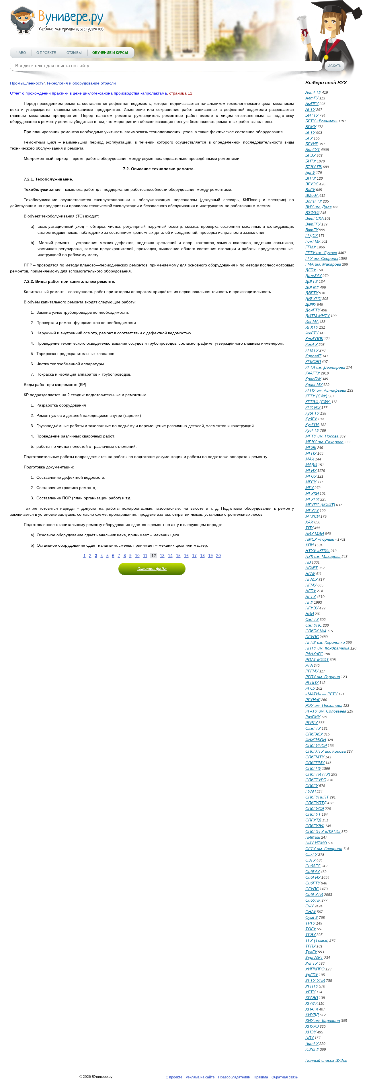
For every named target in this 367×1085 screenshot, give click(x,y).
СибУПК (313, 900)
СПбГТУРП (315, 780)
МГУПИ (312, 499)
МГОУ (311, 476)
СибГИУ (313, 877)
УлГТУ (311, 963)
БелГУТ (312, 149)
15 (178, 555)
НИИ (309, 613)
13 (162, 555)
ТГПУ (310, 946)
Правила (261, 1077)
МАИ (309, 459)
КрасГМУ (314, 384)
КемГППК (314, 338)
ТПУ (309, 527)
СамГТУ (313, 728)
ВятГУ (311, 229)
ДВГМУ (312, 287)
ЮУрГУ (312, 1049)
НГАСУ (311, 579)
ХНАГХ (311, 1009)
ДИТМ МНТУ (317, 315)
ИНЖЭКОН (315, 739)
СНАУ (310, 911)
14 (170, 555)
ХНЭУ (310, 1032)
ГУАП (310, 791)
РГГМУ (312, 671)
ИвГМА (312, 321)
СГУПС (312, 888)
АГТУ (310, 109)
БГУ (309, 138)
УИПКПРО (315, 969)
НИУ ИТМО (316, 843)
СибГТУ (312, 883)
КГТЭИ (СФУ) (318, 401)
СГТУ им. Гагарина (323, 848)
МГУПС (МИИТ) (320, 505)
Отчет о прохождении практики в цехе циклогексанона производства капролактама (88, 93)
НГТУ (310, 596)
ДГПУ (310, 270)
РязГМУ (312, 717)
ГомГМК (313, 241)
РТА (309, 665)
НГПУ (310, 590)
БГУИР (311, 144)
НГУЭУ (312, 608)
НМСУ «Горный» (321, 539)
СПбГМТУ (314, 757)
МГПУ (311, 453)
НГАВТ (311, 568)
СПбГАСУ (314, 734)
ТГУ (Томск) (317, 940)
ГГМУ (310, 247)
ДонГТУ (312, 310)
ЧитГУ (312, 1043)
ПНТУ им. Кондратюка (327, 648)
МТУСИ (312, 516)
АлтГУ (312, 98)
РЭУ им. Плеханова (323, 705)
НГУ (309, 602)
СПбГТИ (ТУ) (317, 774)
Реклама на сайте (200, 1077)
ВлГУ (310, 189)
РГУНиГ (312, 699)
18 (202, 555)
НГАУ (310, 573)
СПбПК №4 (315, 631)
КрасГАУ (313, 378)
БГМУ (310, 126)
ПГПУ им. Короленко (325, 642)
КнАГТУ (312, 373)
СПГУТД (313, 820)
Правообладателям (234, 1077)
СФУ (309, 906)
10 (137, 555)
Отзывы (74, 53)
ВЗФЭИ (312, 212)
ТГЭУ (310, 934)
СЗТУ (310, 860)
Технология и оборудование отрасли (81, 83)
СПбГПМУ (315, 762)
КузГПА (312, 424)
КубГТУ (312, 413)
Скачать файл (152, 568)
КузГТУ (312, 430)
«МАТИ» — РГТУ (321, 694)
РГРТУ (311, 722)
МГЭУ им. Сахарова (324, 442)
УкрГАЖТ (314, 957)
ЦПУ (309, 1037)
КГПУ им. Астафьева (325, 390)
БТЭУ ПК (313, 166)
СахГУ (311, 854)
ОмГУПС (313, 625)
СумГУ (311, 917)
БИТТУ (312, 115)
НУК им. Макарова (323, 556)
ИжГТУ (312, 333)
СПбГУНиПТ (317, 797)
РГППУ (312, 682)
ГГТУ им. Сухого (321, 252)
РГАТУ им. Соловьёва (325, 711)
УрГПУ (311, 974)
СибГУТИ (314, 894)
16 (186, 555)
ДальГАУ (313, 275)
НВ (308, 562)
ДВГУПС (313, 298)
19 (210, 555)
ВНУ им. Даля (318, 207)
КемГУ (311, 344)
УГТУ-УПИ (315, 980)
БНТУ (310, 161)
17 (194, 555)
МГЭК (310, 447)
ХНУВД (312, 1015)
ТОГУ (310, 929)
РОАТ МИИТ (317, 659)
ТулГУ (311, 951)
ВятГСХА (314, 218)
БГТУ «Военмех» (321, 121)
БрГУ (310, 172)
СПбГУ (311, 785)
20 (218, 555)
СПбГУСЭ (314, 808)
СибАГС (313, 866)
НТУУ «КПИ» (317, 550)
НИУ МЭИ (314, 533)
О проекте (46, 53)
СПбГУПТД (316, 802)
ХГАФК (311, 1003)
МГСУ (310, 482)
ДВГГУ (311, 281)
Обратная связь (285, 1077)
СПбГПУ (313, 768)
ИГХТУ (311, 327)
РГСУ (310, 688)
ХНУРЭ (312, 1026)
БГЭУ (310, 155)
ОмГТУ (312, 619)
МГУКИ (312, 493)
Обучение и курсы (110, 53)
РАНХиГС (314, 654)
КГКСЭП (313, 361)
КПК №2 (313, 407)
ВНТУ (310, 178)
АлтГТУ (313, 92)
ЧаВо (21, 53)
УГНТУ (311, 986)
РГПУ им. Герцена (322, 676)
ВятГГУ (313, 224)
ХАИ (309, 522)
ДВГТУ (311, 293)
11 (145, 555)
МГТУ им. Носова (322, 436)
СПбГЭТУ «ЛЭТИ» (323, 831)
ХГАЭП (311, 997)
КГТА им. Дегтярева (325, 367)
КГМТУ (312, 350)
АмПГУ (312, 103)
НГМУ (311, 585)
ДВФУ (310, 304)
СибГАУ (312, 871)
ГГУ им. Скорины (321, 258)
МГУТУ (312, 510)
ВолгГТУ (313, 201)
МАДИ (311, 464)
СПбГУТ (313, 814)
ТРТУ (310, 923)
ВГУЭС (312, 184)
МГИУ (311, 470)
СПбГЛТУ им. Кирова (325, 751)
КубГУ (311, 419)
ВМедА (312, 195)
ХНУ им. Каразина (322, 1020)
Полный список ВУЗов (326, 1060)
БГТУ (310, 132)
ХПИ (309, 545)
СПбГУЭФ (314, 825)
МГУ (309, 487)
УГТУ (310, 992)
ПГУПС (312, 636)
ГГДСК (311, 235)
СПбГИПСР (316, 745)
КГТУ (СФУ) (316, 396)
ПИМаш (312, 837)
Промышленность (27, 83)
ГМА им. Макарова (323, 264)
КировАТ (313, 356)
